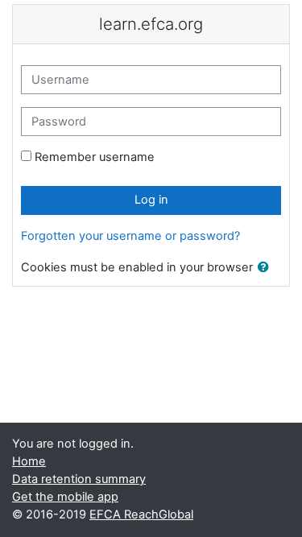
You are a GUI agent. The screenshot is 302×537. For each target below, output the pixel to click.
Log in (151, 199)
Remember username (95, 157)
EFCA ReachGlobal (141, 514)
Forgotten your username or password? (130, 236)
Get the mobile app (65, 496)
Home (29, 461)
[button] (266, 268)
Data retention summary (79, 479)
